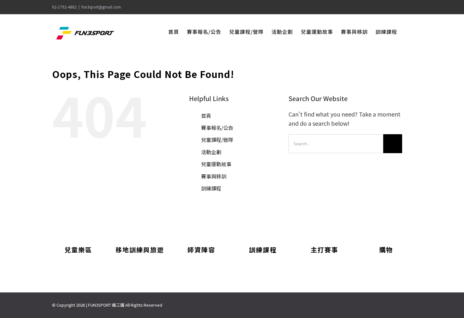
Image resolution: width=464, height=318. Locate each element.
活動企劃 (211, 152)
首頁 (206, 115)
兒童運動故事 (216, 164)
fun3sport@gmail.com (101, 6)
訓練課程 (211, 188)
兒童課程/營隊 (217, 139)
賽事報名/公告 (217, 127)
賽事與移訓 (213, 176)
